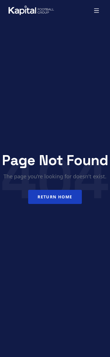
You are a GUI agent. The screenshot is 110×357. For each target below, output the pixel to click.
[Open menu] (96, 10)
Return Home (55, 197)
